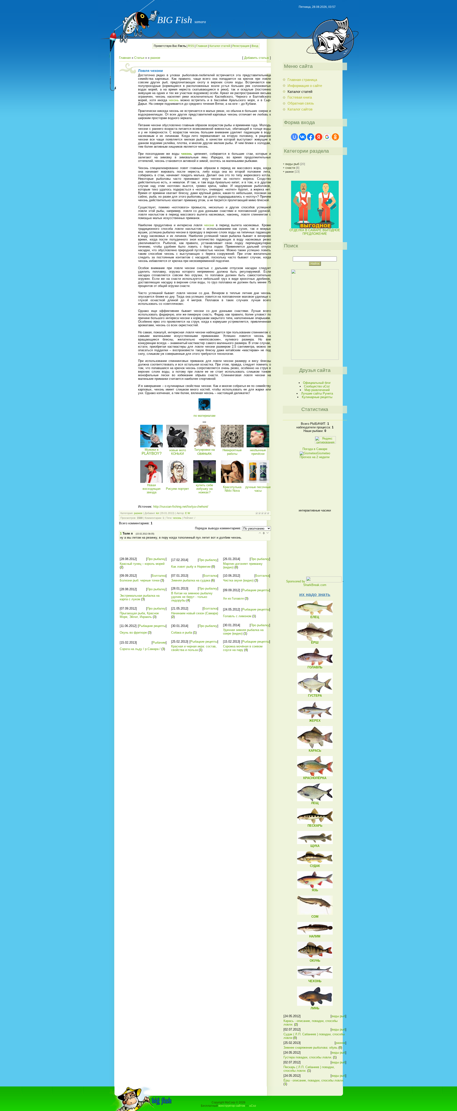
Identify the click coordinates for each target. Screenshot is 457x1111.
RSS (191, 46)
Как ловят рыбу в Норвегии (190, 566)
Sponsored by (295, 581)
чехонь (174, 100)
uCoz (252, 1105)
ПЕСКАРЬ (315, 825)
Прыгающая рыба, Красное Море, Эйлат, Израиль (139, 615)
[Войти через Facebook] (310, 136)
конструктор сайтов (232, 1105)
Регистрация (240, 46)
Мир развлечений (317, 390)
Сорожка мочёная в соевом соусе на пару (243, 648)
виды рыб (292, 164)
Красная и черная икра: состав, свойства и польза (194, 648)
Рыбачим (159, 642)
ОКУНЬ (315, 960)
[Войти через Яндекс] (318, 136)
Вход (255, 46)
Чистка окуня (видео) (238, 580)
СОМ (314, 916)
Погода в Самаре (315, 449)
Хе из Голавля (233, 598)
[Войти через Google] (327, 137)
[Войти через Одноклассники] (335, 136)
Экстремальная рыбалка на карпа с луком (139, 597)
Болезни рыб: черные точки (139, 580)
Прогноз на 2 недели (314, 457)
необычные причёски (258, 451)
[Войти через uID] (294, 136)
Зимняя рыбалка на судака (190, 580)
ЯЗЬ (315, 890)
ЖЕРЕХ (315, 720)
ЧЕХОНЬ (314, 981)
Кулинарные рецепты (317, 397)
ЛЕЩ (314, 803)
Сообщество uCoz (317, 386)
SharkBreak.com (314, 585)
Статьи (139, 58)
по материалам (204, 415)
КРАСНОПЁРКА (314, 778)
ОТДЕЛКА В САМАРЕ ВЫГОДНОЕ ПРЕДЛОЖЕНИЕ (314, 231)
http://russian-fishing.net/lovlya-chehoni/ (180, 506)
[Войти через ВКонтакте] (302, 136)
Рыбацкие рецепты (255, 590)
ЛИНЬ (315, 1008)
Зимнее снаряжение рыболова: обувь (310, 1047)
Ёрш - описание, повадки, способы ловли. (313, 1080)
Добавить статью (256, 58)
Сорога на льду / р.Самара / (140, 649)
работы (232, 451)
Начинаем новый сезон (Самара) (194, 613)
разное (155, 58)
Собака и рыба (181, 632)
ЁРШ (314, 642)
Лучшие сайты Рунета (317, 393)
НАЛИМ (314, 936)
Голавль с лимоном (237, 616)
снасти (290, 168)
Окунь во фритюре (133, 632)
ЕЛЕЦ (314, 617)
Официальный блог (317, 383)
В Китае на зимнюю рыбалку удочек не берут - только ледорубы (192, 596)
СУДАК (315, 866)
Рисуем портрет (177, 488)
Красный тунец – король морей (142, 564)
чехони (209, 225)
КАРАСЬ (315, 750)
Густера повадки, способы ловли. (307, 1057)
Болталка (159, 575)
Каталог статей (219, 46)
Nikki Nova (232, 488)
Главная (201, 46)
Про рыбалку (156, 559)
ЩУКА (314, 846)
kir (157, 513)
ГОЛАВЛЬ (315, 667)
